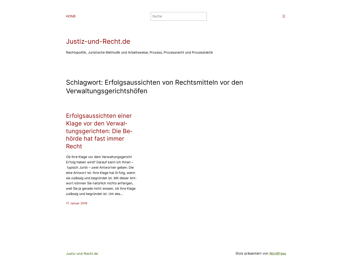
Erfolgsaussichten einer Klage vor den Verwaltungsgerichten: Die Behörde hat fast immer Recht (99, 131)
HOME (71, 16)
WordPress (277, 253)
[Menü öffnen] (284, 16)
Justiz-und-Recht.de (98, 41)
